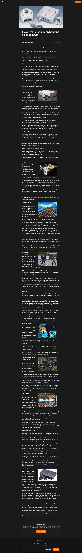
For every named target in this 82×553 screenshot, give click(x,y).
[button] (41, 528)
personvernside (41, 528)
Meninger (50, 2)
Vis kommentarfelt (41, 531)
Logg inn (78, 2)
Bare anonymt (48, 549)
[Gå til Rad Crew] (2, 2)
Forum (57, 2)
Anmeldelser (31, 2)
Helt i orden (56, 549)
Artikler (24, 2)
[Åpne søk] (73, 2)
